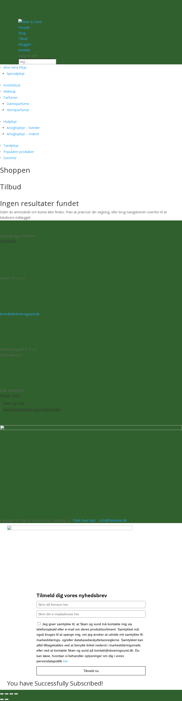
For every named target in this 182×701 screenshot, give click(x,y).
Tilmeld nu (91, 671)
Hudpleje (10, 121)
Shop (22, 33)
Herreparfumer (18, 110)
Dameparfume (18, 103)
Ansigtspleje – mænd (23, 134)
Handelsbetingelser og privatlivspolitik (32, 409)
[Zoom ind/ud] (2, 694)
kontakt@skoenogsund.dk (20, 314)
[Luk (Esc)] (16, 694)
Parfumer (10, 97)
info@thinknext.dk (113, 520)
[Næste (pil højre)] (7, 699)
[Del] (11, 694)
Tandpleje (10, 145)
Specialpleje (16, 73)
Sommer (10, 158)
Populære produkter (18, 151)
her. (66, 661)
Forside (24, 27)
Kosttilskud (11, 85)
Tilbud (22, 38)
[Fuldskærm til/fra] (7, 694)
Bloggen (24, 44)
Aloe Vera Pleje (15, 67)
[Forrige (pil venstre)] (2, 699)
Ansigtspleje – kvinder (23, 127)
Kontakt (24, 50)
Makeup (9, 91)
